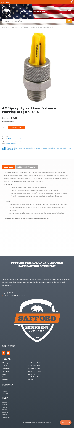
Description (8, 167)
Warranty (5, 409)
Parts (17, 141)
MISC (7, 27)
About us (5, 391)
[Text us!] (65, 423)
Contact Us (5, 402)
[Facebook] (3, 353)
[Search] (69, 21)
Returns (4, 407)
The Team (5, 393)
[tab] (8, 167)
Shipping (5, 412)
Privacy (4, 414)
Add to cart (16, 127)
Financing (5, 404)
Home (3, 27)
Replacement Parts (16, 27)
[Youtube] (8, 353)
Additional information (26, 167)
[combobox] (34, 21)
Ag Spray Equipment (10, 141)
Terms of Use (6, 417)
